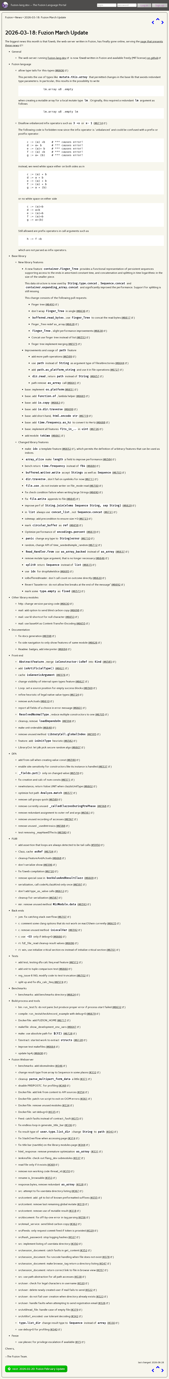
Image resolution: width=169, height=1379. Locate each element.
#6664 (51, 1046)
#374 (71, 1138)
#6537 (103, 766)
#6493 (50, 304)
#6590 (72, 760)
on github (152, 57)
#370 (66, 1171)
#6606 (60, 70)
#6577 (68, 792)
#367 (75, 1191)
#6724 (75, 694)
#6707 (62, 916)
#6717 (62, 1020)
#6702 (81, 975)
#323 (100, 1296)
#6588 (61, 825)
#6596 (48, 864)
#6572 (74, 962)
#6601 (78, 707)
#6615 (88, 564)
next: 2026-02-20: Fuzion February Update (38, 1368)
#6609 (89, 878)
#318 (73, 1210)
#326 (102, 1303)
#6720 (50, 871)
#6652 (67, 448)
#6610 (45, 701)
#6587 (54, 897)
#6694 (63, 649)
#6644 (120, 363)
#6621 (60, 668)
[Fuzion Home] (5, 7)
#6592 (73, 930)
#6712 (93, 545)
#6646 (100, 558)
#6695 (65, 571)
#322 (89, 1289)
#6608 (39, 1053)
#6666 (58, 936)
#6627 (80, 681)
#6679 (91, 1013)
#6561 (86, 812)
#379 (74, 1309)
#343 (110, 1131)
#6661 (56, 435)
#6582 (69, 740)
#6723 (84, 518)
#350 (74, 1243)
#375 (75, 1118)
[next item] (162, 22)
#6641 (72, 382)
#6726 (95, 429)
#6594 (67, 721)
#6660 (64, 968)
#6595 (92, 734)
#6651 (70, 389)
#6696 (70, 943)
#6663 (56, 402)
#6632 (117, 1007)
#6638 (99, 330)
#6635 (112, 923)
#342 (75, 1316)
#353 (49, 1177)
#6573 (76, 591)
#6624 (72, 994)
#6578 (75, 773)
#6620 (97, 578)
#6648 (48, 727)
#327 (72, 1237)
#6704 (49, 851)
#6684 (91, 466)
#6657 (95, 376)
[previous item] (153, 22)
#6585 (108, 661)
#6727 (115, 369)
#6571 (66, 779)
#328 (80, 1184)
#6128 (79, 1040)
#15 (78, 1342)
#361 (84, 1098)
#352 (84, 1250)
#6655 (81, 623)
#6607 (76, 747)
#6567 (69, 819)
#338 (78, 1276)
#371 (84, 1079)
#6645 (71, 498)
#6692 (116, 584)
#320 (81, 1283)
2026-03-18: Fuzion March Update (45, 17)
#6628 (70, 324)
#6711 (90, 479)
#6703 (117, 472)
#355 (94, 1197)
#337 (77, 1158)
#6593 (82, 904)
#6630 (65, 603)
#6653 (70, 616)
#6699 (69, 409)
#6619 (91, 531)
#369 (51, 1164)
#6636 (81, 311)
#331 (95, 1151)
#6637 (121, 551)
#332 (93, 1072)
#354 (81, 1092)
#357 (100, 1270)
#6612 (60, 891)
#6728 (68, 1033)
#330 (111, 1322)
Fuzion (9, 17)
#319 (81, 1204)
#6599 (68, 356)
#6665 (81, 396)
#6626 (93, 642)
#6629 (127, 505)
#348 (62, 1085)
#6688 (101, 422)
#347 (103, 1263)
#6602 (88, 786)
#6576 (61, 674)
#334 (66, 1105)
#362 (73, 1224)
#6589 (54, 799)
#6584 (107, 459)
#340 (54, 1329)
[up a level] (157, 19)
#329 (90, 1230)
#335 (52, 1112)
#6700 (94, 485)
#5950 (96, 845)
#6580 (62, 832)
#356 (82, 1217)
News (18, 17)
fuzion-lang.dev (57, 57)
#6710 (86, 538)
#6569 (88, 688)
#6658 (74, 525)
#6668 (57, 858)
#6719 (84, 415)
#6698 (75, 610)
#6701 (111, 949)
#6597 (78, 884)
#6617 (126, 317)
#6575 (73, 344)
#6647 (72, 1026)
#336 (68, 1125)
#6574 (59, 982)
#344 (82, 1144)
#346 (59, 1065)
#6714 (99, 123)
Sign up (159, 5)
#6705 (100, 714)
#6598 (47, 636)
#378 (106, 1257)
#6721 (109, 512)
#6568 (102, 806)
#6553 (81, 337)
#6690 (94, 492)
